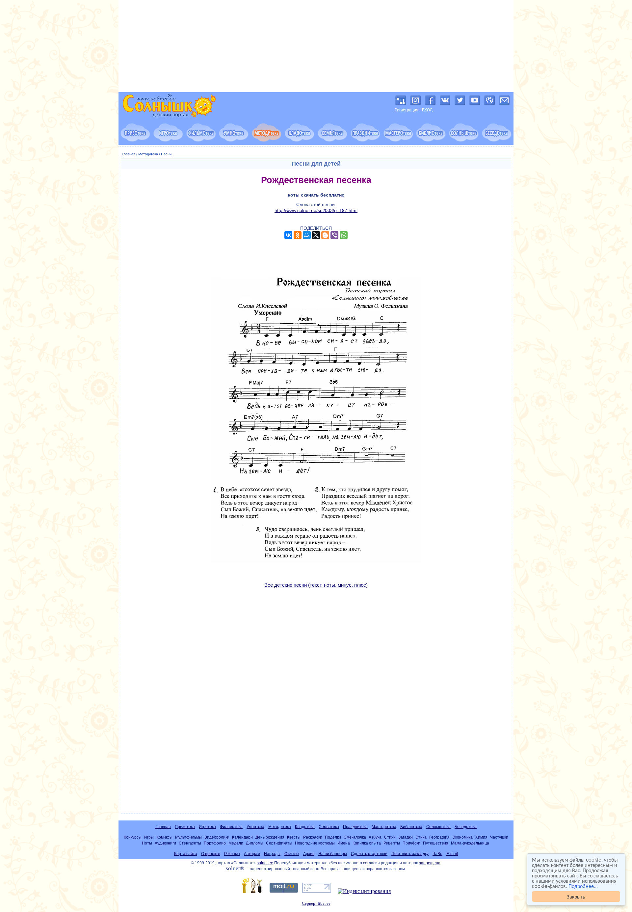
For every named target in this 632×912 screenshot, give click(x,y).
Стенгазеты (190, 843)
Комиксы (164, 837)
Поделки (333, 837)
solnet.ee (265, 863)
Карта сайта (185, 853)
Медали (235, 843)
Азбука (375, 837)
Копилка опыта (367, 843)
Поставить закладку (410, 853)
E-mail (452, 853)
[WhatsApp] (344, 235)
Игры (149, 837)
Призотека (185, 826)
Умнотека (255, 826)
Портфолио (215, 843)
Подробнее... (583, 886)
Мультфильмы (188, 837)
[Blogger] (325, 235)
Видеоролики (216, 837)
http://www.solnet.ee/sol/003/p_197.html (316, 210)
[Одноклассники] (298, 235)
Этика (421, 837)
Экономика (462, 837)
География (439, 837)
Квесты (294, 837)
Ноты (147, 843)
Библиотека (411, 826)
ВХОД (427, 110)
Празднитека (355, 826)
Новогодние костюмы (315, 843)
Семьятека (329, 826)
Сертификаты (279, 843)
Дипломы (254, 843)
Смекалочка (355, 837)
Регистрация (406, 110)
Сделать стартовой (369, 853)
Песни (166, 154)
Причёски (411, 843)
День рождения (269, 837)
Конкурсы (133, 837)
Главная (128, 154)
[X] (316, 235)
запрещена (429, 863)
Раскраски (312, 837)
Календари (242, 837)
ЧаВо (437, 853)
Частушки (499, 837)
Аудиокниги (165, 843)
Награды (272, 853)
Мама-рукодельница (470, 843)
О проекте (210, 853)
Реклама (232, 853)
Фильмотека (231, 826)
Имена (343, 843)
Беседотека (466, 826)
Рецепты (391, 843)
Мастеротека (384, 826)
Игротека (207, 826)
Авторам (252, 853)
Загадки (405, 837)
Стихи (390, 837)
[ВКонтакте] (288, 235)
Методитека (148, 154)
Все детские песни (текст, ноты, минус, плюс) (316, 585)
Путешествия (435, 843)
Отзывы (291, 853)
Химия (481, 837)
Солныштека (438, 826)
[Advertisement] (316, 46)
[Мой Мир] (307, 235)
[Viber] (334, 235)
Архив (308, 853)
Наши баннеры (332, 853)
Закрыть (576, 896)
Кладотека (305, 826)
